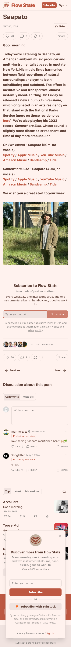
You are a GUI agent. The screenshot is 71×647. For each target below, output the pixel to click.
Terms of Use (54, 323)
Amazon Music (15, 160)
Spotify (9, 155)
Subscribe (49, 5)
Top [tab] (7, 491)
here (6, 121)
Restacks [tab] (28, 396)
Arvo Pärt (10, 502)
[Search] (64, 491)
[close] (60, 536)
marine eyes (19, 431)
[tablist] (19, 396)
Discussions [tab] (32, 491)
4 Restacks (47, 344)
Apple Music (27, 155)
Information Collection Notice (42, 326)
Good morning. (13, 507)
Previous (14, 370)
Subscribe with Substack (38, 606)
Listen (62, 26)
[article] (35, 509)
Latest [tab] (17, 491)
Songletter (18, 455)
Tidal (54, 160)
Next (58, 370)
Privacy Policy (47, 622)
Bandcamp (38, 160)
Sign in (63, 5)
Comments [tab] (12, 396)
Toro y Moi (11, 525)
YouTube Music (52, 155)
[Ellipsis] (66, 431)
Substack (20, 642)
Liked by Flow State (25, 435)
